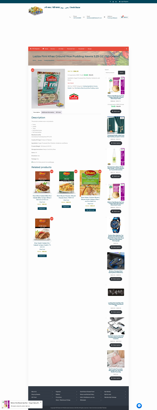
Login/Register (124, 1)
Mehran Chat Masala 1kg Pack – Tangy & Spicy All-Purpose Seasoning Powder (25, 403)
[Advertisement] (78, 34)
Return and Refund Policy (87, 394)
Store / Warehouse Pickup (63, 400)
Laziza (97, 88)
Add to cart (91, 210)
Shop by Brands (35, 394)
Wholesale (83, 400)
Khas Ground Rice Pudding (88, 88)
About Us (34, 391)
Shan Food (42, 202)
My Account (108, 394)
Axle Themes (103, 407)
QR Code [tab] (58, 112)
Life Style (60, 49)
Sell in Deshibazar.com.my (87, 397)
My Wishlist (108, 391)
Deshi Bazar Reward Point (87, 391)
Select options (116, 143)
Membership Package (110, 397)
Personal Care (71, 49)
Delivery (58, 394)
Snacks (69, 88)
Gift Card (33, 397)
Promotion (59, 397)
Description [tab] (36, 112)
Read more (42, 208)
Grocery (53, 49)
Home (46, 49)
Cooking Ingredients (49, 60)
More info (91, 74)
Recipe (90, 49)
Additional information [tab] (48, 112)
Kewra (79, 88)
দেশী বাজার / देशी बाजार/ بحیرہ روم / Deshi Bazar (62, 7)
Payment (58, 391)
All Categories (36, 48)
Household (81, 49)
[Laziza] (74, 96)
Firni (76, 88)
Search (107, 69)
